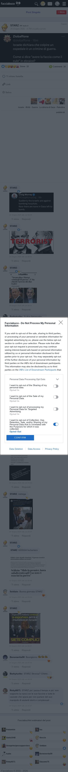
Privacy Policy (52, 449)
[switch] (55, 386)
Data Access (34, 449)
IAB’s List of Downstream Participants (37, 370)
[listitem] (34, 379)
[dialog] (34, 386)
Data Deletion (16, 449)
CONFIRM (20, 437)
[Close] (62, 323)
